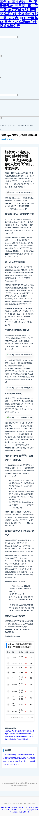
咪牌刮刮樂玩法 (25, 731)
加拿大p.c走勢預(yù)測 (12, 731)
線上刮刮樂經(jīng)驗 (24, 758)
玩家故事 (17, 739)
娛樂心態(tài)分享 (12, 736)
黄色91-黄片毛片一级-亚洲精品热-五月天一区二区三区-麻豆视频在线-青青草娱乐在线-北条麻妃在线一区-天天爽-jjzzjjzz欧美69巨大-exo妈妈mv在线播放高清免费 (19, 810)
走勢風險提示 (15, 734)
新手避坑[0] (24, 739)
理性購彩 (21, 736)
